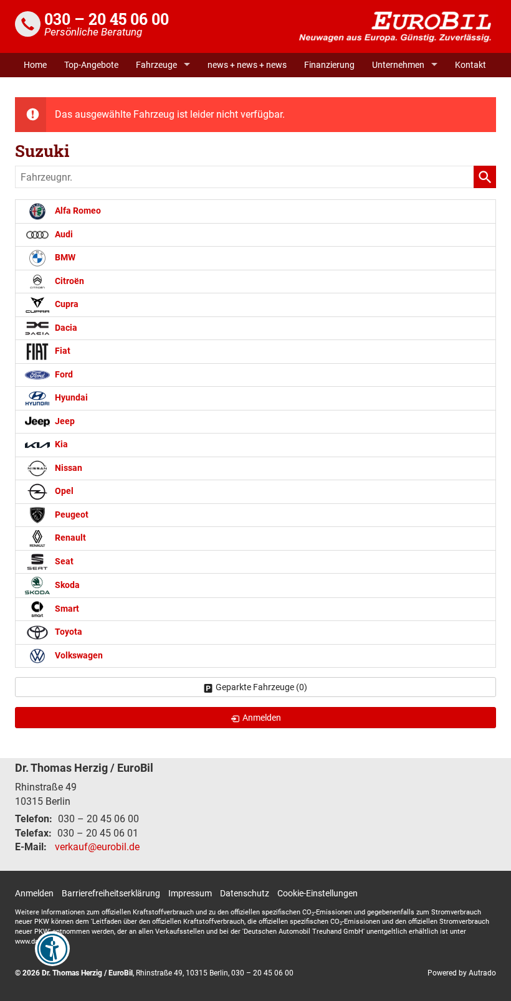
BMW (64, 257)
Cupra (66, 304)
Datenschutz (244, 893)
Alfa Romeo (77, 211)
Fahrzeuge (156, 65)
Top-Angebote (91, 65)
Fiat (61, 351)
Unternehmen (398, 65)
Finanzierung (329, 65)
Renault (69, 538)
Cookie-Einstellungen (317, 893)
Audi (63, 234)
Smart (66, 609)
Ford (63, 374)
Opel (63, 491)
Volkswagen (78, 655)
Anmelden (34, 893)
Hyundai (70, 397)
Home (35, 65)
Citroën (68, 281)
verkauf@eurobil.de (97, 847)
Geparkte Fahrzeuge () (261, 687)
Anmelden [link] (261, 718)
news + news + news (247, 65)
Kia (60, 444)
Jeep (64, 421)
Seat (63, 561)
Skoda (66, 585)
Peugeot (70, 515)
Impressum (190, 893)
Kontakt (470, 65)
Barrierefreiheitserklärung (111, 893)
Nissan (67, 468)
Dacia (65, 328)
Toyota (67, 632)
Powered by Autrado (461, 973)
